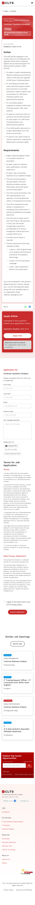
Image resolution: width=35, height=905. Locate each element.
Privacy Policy (17, 604)
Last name (7, 393)
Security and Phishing (24, 890)
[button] (32, 3)
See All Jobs (17, 644)
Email (5, 402)
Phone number (8, 411)
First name (7, 384)
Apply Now (17, 336)
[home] (8, 3)
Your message (11, 420)
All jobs (13, 11)
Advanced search (27, 761)
